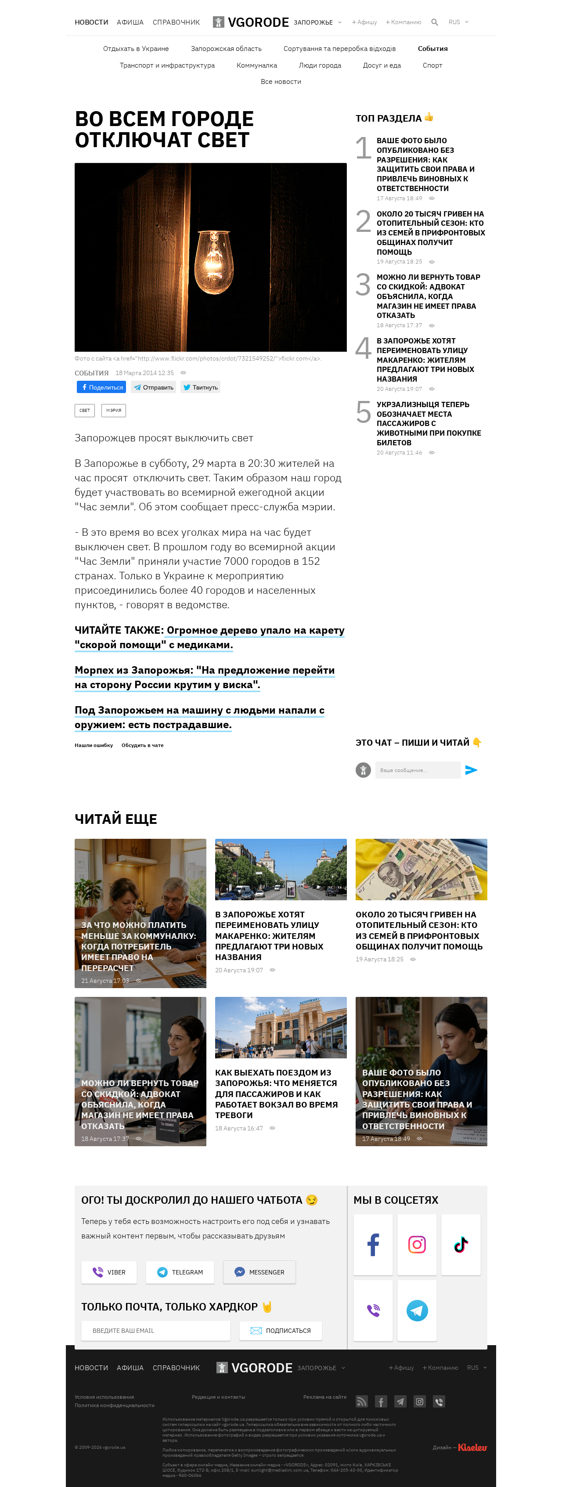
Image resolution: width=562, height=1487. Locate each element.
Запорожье (317, 1368)
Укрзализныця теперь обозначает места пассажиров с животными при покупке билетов (429, 424)
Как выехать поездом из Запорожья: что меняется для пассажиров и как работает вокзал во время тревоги (276, 1093)
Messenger (267, 1272)
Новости (91, 21)
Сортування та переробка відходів (340, 48)
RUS (454, 22)
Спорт (433, 65)
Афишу (367, 22)
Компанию (406, 22)
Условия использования (104, 1397)
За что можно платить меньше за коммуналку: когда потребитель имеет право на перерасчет (138, 946)
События (433, 48)
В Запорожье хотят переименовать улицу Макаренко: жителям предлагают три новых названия (425, 360)
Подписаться (288, 1331)
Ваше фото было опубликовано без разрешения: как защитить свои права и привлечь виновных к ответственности (426, 164)
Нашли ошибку (94, 745)
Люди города (320, 65)
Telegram (187, 1272)
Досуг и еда (382, 65)
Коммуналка (257, 65)
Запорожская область (226, 48)
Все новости (281, 81)
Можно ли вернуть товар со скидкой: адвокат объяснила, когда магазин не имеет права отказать (428, 296)
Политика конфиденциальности (115, 1405)
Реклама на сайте (325, 1397)
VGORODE (262, 1367)
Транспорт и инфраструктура (167, 65)
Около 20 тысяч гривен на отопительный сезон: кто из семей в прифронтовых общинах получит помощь (431, 233)
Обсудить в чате (143, 745)
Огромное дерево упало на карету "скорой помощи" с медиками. (210, 637)
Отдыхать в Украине (136, 48)
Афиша (130, 21)
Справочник (176, 21)
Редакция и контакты (218, 1397)
